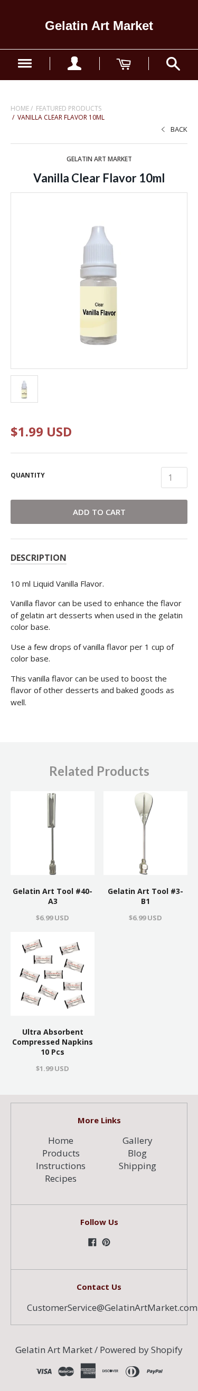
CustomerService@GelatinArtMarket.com (112, 1307)
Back (179, 129)
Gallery (137, 1140)
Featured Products (68, 108)
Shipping (137, 1166)
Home (20, 108)
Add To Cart (99, 512)
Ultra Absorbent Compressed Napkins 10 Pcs (52, 1042)
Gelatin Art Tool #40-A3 (52, 896)
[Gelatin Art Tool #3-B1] (145, 833)
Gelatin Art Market (99, 25)
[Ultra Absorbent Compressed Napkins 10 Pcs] (53, 974)
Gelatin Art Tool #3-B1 (145, 896)
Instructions (61, 1166)
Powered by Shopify (141, 1350)
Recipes (61, 1178)
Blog (137, 1153)
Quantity (28, 475)
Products (61, 1153)
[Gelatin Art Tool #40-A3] (53, 833)
